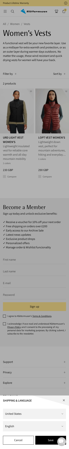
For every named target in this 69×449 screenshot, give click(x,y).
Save (51, 440)
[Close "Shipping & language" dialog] (64, 400)
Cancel (18, 440)
